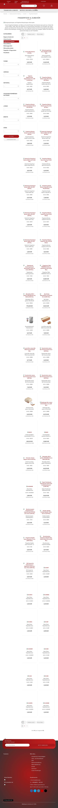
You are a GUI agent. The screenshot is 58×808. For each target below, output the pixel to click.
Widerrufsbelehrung (35, 764)
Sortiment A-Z (9, 2)
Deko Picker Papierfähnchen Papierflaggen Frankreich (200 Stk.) (46, 625)
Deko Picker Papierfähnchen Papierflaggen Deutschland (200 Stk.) (29, 489)
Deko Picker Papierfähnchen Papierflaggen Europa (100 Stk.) (29, 625)
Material (7, 82)
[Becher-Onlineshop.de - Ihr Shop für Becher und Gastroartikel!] (11, 6)
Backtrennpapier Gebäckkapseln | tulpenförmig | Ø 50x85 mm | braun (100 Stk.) (29, 516)
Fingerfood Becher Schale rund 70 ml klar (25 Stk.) (46, 110)
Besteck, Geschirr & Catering (29, 10)
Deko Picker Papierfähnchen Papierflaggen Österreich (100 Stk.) (46, 571)
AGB (32, 760)
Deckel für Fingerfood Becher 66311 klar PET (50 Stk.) (46, 137)
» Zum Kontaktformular (35, 780)
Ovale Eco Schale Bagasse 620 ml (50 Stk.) (29, 462)
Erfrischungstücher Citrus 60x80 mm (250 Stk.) (46, 56)
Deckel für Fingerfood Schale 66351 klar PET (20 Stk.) (29, 191)
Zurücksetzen (11, 139)
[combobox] (31, 34)
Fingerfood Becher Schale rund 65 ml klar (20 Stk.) (29, 137)
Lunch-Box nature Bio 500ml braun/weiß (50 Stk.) (46, 327)
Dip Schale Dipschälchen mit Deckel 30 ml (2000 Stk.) (46, 300)
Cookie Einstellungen (36, 770)
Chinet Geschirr (7, 39)
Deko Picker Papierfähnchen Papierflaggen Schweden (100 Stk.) (46, 706)
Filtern (11, 136)
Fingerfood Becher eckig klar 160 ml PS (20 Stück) (46, 246)
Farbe (6, 61)
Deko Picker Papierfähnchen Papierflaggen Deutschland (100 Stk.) (29, 652)
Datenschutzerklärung (36, 762)
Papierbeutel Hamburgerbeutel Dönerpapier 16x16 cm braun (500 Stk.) (29, 273)
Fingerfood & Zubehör (9, 41)
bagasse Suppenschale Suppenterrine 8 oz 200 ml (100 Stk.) (29, 83)
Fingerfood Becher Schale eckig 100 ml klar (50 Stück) (46, 83)
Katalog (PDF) (16, 2)
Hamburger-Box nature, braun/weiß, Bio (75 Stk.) (29, 408)
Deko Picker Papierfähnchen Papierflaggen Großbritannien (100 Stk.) (46, 598)
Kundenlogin (43, 1)
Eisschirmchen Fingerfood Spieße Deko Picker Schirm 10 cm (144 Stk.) (46, 544)
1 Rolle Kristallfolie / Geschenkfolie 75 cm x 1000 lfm (29, 435)
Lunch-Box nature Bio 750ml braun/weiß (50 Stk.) (29, 354)
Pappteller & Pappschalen (10, 50)
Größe (6, 72)
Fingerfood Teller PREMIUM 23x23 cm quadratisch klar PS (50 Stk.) (46, 273)
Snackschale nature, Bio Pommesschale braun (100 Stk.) (46, 354)
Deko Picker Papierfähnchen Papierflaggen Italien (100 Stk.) (29, 679)
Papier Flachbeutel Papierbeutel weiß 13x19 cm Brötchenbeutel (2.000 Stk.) (46, 489)
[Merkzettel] (44, 6)
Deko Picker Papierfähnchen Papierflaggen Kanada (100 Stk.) (46, 679)
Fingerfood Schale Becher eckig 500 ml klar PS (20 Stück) (46, 191)
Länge (6, 106)
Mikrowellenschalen (8, 48)
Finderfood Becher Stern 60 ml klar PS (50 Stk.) (46, 164)
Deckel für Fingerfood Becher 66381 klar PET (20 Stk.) (29, 246)
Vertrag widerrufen (8, 800)
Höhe (5, 127)
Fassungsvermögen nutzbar (10, 94)
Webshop (24, 804)
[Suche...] (35, 6)
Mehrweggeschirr (8, 45)
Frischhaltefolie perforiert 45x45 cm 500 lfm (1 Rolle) (46, 435)
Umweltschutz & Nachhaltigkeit (38, 756)
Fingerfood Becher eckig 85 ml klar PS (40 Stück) (46, 219)
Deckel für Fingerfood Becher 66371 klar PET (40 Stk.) (29, 219)
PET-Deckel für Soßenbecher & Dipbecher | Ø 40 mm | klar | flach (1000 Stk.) (29, 571)
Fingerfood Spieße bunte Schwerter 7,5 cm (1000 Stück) (29, 544)
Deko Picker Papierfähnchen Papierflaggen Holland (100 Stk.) (46, 652)
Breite (6, 117)
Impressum (33, 768)
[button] (52, 6)
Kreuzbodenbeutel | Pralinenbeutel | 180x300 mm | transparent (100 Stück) (29, 327)
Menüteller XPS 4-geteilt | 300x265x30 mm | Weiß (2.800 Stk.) (29, 300)
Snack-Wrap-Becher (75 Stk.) (29, 56)
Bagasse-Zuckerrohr (9, 37)
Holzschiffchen (7, 43)
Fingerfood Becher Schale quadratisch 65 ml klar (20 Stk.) (30, 110)
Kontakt (33, 766)
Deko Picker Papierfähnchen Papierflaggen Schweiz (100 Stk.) (29, 598)
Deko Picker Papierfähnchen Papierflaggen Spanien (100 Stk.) (29, 706)
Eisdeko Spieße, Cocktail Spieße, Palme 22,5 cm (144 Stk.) (46, 516)
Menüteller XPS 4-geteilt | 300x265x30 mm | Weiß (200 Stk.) (46, 462)
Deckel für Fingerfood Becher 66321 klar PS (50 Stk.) (29, 164)
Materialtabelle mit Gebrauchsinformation (24, 2)
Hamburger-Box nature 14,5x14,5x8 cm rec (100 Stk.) (46, 408)
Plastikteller (6, 52)
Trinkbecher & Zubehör (11, 10)
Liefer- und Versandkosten (37, 758)
